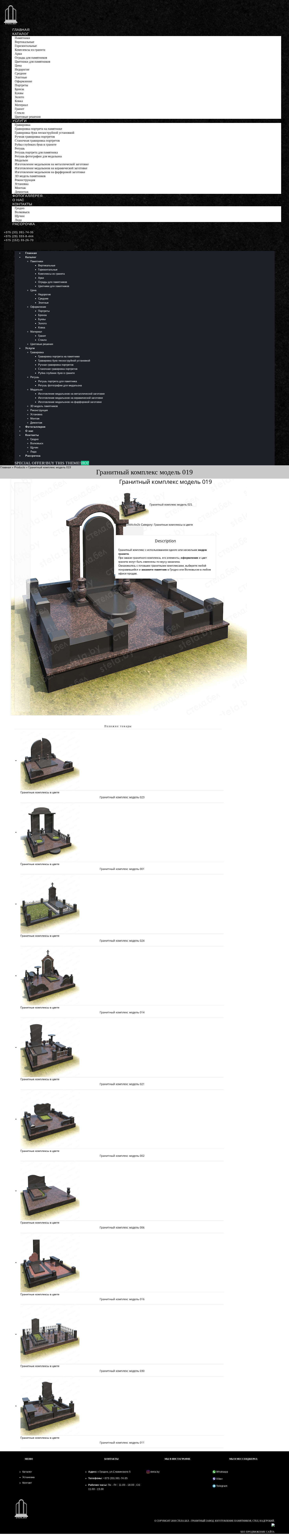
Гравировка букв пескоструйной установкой (44, 132)
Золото (19, 97)
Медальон (21, 160)
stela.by (155, 1471)
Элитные (21, 77)
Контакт (27, 1482)
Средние (20, 73)
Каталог (20, 34)
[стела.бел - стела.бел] (11, 14)
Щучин (20, 216)
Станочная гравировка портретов (37, 140)
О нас (18, 200)
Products (19, 467)
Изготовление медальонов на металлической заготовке (52, 164)
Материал (21, 105)
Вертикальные (24, 42)
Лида (18, 220)
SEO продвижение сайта (257, 1531)
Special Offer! (30, 463)
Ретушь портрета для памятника (36, 152)
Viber (219, 1479)
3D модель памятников (30, 176)
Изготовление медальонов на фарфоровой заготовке (50, 172)
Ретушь (20, 148)
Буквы (19, 93)
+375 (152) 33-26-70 (19, 240)
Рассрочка (23, 224)
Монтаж (20, 188)
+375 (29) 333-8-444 (19, 236)
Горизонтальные (26, 45)
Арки (18, 53)
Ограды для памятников (31, 57)
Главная (20, 30)
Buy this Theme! (67, 463)
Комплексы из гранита (30, 49)
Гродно (19, 208)
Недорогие (22, 69)
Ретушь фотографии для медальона (38, 156)
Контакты (22, 204)
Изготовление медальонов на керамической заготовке (51, 168)
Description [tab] (133, 531)
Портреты (21, 85)
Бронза (19, 89)
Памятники (22, 38)
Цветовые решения (27, 116)
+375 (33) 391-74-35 (19, 232)
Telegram (221, 1486)
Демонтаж (22, 191)
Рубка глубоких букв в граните (35, 144)
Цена (18, 65)
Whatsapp (222, 1471)
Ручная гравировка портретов (35, 136)
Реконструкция (25, 180)
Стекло (19, 112)
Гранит (19, 109)
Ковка (19, 101)
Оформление (23, 81)
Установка (22, 184)
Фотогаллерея (27, 196)
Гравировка (22, 124)
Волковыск (22, 212)
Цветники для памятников (32, 61)
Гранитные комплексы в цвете (173, 524)
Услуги (19, 121)
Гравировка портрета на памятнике (38, 128)
